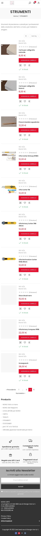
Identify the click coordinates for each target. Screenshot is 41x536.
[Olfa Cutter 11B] (9, 189)
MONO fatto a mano (10, 404)
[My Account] (38, 3)
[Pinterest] (19, 533)
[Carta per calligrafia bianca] (9, 85)
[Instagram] (22, 533)
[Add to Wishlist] (24, 65)
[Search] (29, 3)
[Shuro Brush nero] (9, 295)
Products (6, 399)
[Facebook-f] (16, 533)
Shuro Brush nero (25, 296)
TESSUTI (5, 417)
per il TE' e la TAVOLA (10, 427)
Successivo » (20, 393)
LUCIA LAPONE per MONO (11, 411)
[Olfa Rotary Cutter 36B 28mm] (9, 223)
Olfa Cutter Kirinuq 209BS (28, 156)
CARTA (5, 414)
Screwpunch (23, 363)
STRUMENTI (7, 420)
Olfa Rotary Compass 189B (29, 329)
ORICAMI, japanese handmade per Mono (17, 430)
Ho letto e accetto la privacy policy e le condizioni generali (21, 493)
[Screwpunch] (9, 363)
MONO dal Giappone (10, 408)
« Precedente (11, 390)
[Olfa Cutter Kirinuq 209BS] (9, 155)
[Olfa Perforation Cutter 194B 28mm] (9, 259)
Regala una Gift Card (10, 460)
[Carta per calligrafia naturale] (9, 49)
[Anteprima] (20, 65)
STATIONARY (7, 423)
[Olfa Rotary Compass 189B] (9, 329)
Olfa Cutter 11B (24, 190)
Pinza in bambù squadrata (29, 122)
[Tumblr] (25, 533)
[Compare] (29, 65)
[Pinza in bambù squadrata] (9, 121)
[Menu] (2, 3)
